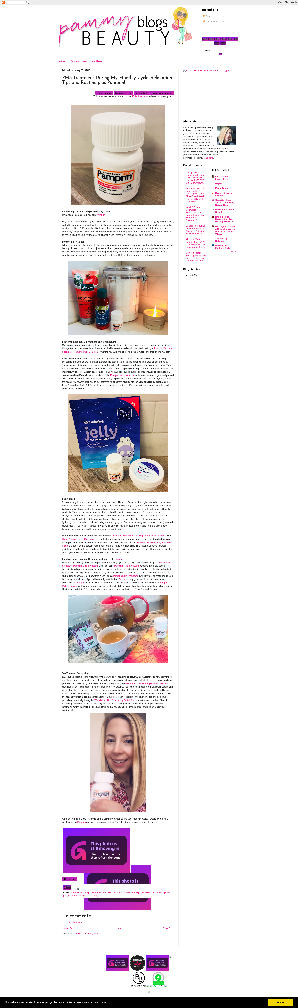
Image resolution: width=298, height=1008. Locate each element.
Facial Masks (119, 892)
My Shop (96, 61)
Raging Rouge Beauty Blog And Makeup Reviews (224, 219)
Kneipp (137, 892)
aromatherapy (76, 892)
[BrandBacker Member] (139, 986)
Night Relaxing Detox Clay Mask (78, 539)
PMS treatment (81, 895)
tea (99, 895)
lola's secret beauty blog (221, 177)
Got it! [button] (280, 1002)
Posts (208, 16)
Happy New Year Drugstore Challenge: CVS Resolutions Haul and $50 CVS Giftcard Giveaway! (196, 177)
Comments (211, 21)
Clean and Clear (104, 892)
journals (129, 892)
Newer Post (68, 928)
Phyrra (218, 183)
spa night (93, 895)
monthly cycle (148, 892)
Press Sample (104, 93)
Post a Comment (74, 922)
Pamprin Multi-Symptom (127, 565)
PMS (70, 895)
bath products (90, 892)
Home (118, 928)
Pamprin (100, 214)
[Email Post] (77, 889)
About (63, 61)
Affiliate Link (141, 93)
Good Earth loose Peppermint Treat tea (146, 683)
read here (208, 158)
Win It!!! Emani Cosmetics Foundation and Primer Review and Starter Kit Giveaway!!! (195, 213)
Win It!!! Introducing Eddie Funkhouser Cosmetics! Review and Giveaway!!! (195, 230)
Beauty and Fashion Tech (222, 246)
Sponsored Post (123, 93)
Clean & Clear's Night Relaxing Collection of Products (139, 535)
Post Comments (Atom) (87, 933)
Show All (233, 252)
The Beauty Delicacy (221, 239)
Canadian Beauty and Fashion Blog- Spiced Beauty (225, 202)
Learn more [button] (100, 1002)
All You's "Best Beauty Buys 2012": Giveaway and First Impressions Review (196, 243)
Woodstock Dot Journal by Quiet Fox (114, 700)
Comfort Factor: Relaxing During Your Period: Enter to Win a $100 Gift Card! (196, 257)
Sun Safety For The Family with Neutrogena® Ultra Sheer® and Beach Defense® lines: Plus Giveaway (196, 195)
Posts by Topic (79, 61)
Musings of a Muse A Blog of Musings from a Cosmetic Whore (225, 230)
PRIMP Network (139, 96)
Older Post (168, 928)
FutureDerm (221, 188)
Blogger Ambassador (161, 93)
